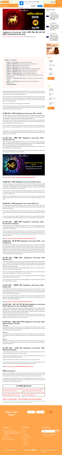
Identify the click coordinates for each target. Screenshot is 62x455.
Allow (40, 6)
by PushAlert (22, 7)
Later (33, 6)
